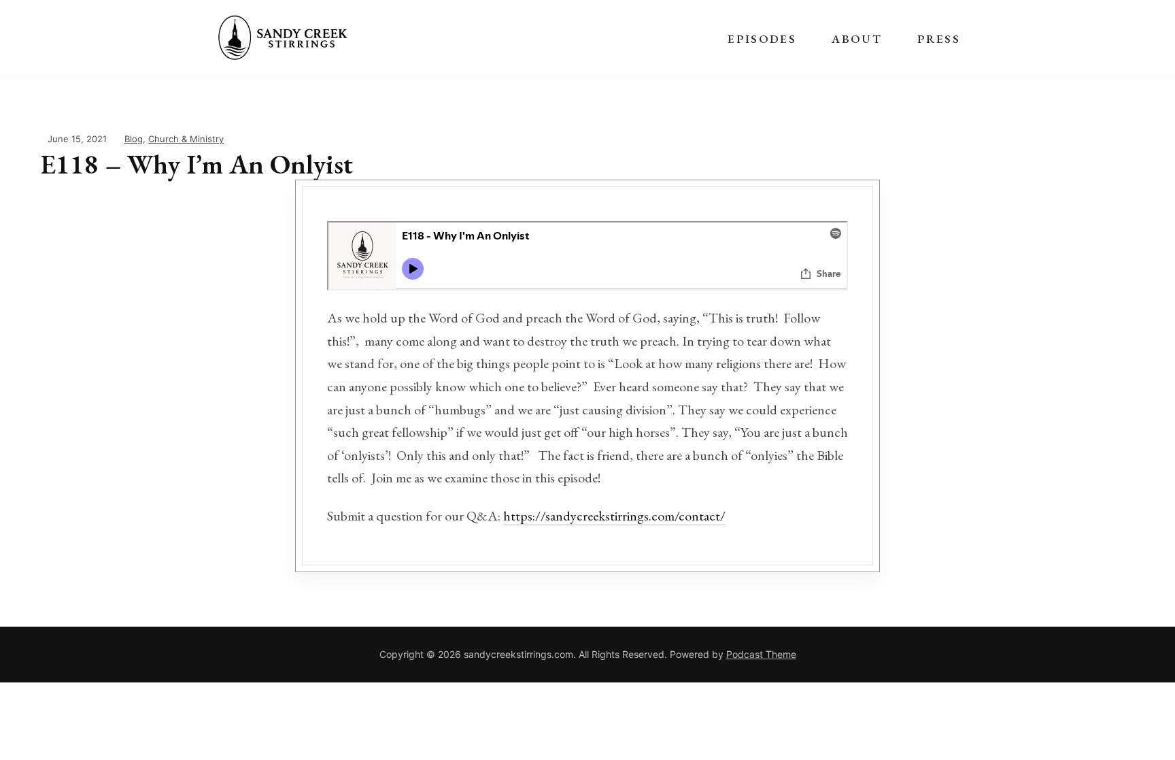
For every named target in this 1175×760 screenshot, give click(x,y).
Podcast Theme (761, 654)
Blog (133, 138)
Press (938, 38)
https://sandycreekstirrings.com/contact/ (614, 516)
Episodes (762, 38)
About (857, 38)
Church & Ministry (186, 138)
